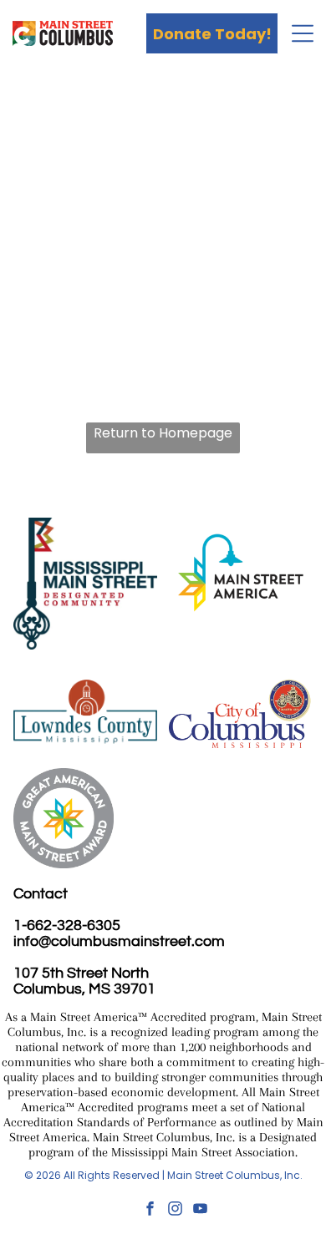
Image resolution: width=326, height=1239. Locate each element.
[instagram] (175, 1210)
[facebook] (150, 1210)
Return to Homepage (163, 432)
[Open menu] (302, 33)
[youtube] (200, 1210)
